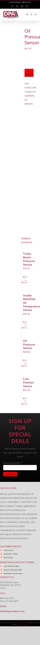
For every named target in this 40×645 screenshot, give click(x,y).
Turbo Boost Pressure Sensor (29, 259)
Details (22, 282)
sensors (29, 103)
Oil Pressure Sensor (29, 344)
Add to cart (29, 73)
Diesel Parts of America (18, 622)
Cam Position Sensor (28, 382)
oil (26, 99)
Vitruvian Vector (23, 624)
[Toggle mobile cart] (27, 14)
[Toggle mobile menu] (36, 14)
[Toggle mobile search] (31, 14)
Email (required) (12, 462)
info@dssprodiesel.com (12, 611)
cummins (29, 95)
